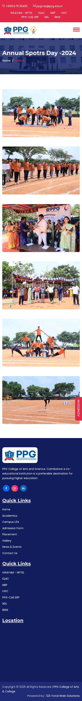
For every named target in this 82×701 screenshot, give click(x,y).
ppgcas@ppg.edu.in (49, 6)
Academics (9, 516)
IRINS (57, 17)
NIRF (52, 13)
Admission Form (12, 528)
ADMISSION (78, 408)
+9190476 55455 (16, 6)
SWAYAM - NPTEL (21, 13)
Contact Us (9, 553)
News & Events (12, 547)
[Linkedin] (23, 488)
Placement (9, 534)
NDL (46, 17)
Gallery (6, 541)
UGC (64, 13)
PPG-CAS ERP (30, 17)
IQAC (41, 13)
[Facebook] (6, 488)
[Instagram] (14, 488)
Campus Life (10, 522)
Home (6, 61)
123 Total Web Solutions (63, 696)
